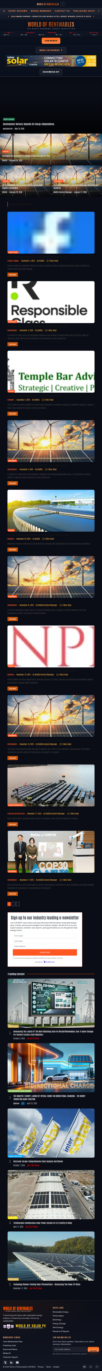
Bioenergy (57, 1320)
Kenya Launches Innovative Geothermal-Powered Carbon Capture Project (37, 256)
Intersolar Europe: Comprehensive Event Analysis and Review (38, 1161)
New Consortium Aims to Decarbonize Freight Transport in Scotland (35, 739)
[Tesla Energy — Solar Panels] (51, 33)
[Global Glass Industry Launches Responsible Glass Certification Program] (51, 302)
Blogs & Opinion (9, 119)
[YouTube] (17, 1362)
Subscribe (93, 1351)
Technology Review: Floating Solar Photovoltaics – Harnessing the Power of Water (46, 1284)
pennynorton (8, 128)
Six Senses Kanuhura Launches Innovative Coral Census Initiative (75, 186)
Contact (56, 1367)
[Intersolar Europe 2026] (51, 61)
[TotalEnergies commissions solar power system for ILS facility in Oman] (51, 1194)
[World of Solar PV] (30, 1327)
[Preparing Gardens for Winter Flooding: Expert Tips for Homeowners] (51, 577)
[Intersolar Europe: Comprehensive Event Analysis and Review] (51, 1133)
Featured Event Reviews (15, 1156)
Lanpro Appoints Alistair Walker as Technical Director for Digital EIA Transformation (41, 670)
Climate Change (13, 252)
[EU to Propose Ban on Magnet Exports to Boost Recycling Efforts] (51, 372)
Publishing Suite (84, 11)
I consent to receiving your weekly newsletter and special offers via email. (39, 958)
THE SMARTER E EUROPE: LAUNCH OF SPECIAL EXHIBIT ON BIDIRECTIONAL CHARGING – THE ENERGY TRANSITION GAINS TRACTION (49, 1097)
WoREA (4, 160)
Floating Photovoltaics (15, 805)
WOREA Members (41, 11)
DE (91, 1367)
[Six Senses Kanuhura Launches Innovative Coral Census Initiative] (76, 181)
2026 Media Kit (51, 72)
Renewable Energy (60, 1312)
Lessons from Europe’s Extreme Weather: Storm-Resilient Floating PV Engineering (41, 809)
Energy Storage (59, 1323)
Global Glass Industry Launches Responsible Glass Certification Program (37, 326)
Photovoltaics (58, 1316)
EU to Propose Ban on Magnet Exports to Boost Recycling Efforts (33, 395)
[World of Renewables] (8, 1327)
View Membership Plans (13, 1341)
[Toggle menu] (62, 4)
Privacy (41, 1367)
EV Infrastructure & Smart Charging (20, 1091)
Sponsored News (10, 1349)
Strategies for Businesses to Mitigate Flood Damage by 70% (26, 156)
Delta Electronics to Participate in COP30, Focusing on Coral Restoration (37, 875)
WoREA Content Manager (62, 192)
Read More (12, 275)
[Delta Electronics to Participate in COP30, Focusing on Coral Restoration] (51, 852)
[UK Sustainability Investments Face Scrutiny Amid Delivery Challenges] (25, 181)
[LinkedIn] (11, 1362)
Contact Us (62, 11)
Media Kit (7, 1353)
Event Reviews (17, 11)
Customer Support (10, 1357)
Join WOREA (50, 41)
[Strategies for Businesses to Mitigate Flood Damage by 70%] (51, 149)
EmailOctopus (50, 962)
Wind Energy (58, 1327)
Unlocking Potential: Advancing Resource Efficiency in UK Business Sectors (38, 534)
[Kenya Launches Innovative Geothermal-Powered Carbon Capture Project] (51, 233)
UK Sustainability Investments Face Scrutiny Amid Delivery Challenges (22, 186)
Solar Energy (13, 1218)
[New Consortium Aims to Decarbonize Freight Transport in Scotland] (51, 716)
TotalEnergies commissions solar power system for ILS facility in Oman (42, 1222)
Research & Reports (61, 1331)
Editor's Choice (13, 1026)
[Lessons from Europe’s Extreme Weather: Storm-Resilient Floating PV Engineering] (51, 785)
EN (84, 1367)
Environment (58, 181)
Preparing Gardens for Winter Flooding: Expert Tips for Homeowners (35, 600)
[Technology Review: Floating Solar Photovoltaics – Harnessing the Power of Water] (51, 1256)
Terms (48, 1367)
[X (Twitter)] (5, 1362)
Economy (11, 391)
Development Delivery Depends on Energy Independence (28, 123)
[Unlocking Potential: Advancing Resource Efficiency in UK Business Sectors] (51, 511)
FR (97, 1367)
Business (6, 151)
